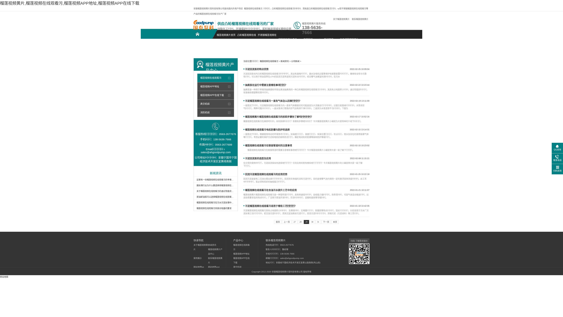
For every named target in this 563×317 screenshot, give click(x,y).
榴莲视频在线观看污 (253, 8)
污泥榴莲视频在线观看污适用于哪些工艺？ (271, 206)
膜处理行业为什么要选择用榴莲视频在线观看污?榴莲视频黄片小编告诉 (216, 185)
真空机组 (205, 104)
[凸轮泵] (204, 29)
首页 (278, 222)
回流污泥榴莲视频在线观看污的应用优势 (266, 174)
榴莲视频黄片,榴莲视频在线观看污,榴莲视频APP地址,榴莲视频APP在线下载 (69, 3)
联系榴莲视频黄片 (360, 19)
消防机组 (205, 112)
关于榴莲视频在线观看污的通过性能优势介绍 (216, 191)
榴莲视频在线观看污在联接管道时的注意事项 (268, 145)
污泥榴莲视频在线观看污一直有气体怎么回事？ (273, 101)
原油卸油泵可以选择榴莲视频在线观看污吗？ (216, 197)
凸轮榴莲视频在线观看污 (246, 36)
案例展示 (308, 39)
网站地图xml (213, 267)
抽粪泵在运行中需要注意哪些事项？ (266, 85)
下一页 (326, 222)
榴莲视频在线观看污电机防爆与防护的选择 (267, 129)
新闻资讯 (328, 39)
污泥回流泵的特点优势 (257, 69)
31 (318, 222)
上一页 (287, 222)
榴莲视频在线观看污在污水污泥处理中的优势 (216, 202)
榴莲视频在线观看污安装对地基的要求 (214, 208)
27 (295, 222)
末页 (335, 222)
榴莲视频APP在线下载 (212, 95)
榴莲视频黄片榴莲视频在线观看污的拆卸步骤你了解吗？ (279, 116)
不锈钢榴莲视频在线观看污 (267, 36)
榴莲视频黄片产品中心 (287, 41)
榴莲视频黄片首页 (226, 35)
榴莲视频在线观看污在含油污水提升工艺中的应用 (271, 190)
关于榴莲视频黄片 (341, 19)
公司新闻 (295, 61)
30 (312, 222)
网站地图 (4, 277)
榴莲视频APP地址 (209, 86)
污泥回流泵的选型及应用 (258, 158)
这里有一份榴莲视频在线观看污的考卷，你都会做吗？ (216, 179)
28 (301, 222)
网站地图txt (199, 267)
